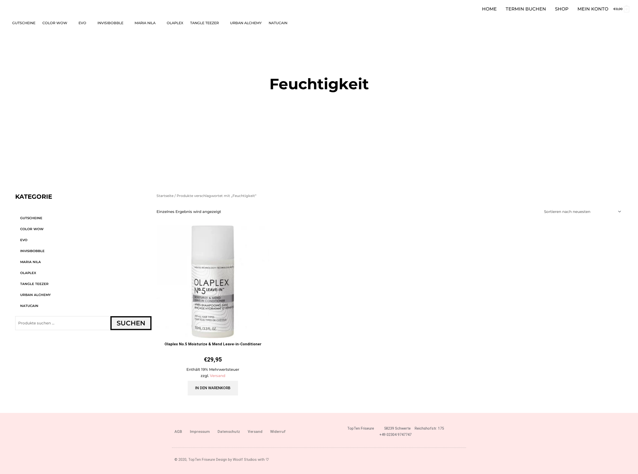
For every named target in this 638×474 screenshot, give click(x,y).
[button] (627, 23)
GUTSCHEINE (31, 218)
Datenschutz (229, 431)
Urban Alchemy (35, 295)
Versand (217, 375)
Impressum (200, 431)
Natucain (29, 306)
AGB (178, 431)
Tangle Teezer (34, 284)
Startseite (165, 196)
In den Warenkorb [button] (213, 388)
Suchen (131, 323)
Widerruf (278, 431)
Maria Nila (30, 262)
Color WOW (32, 229)
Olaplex (28, 273)
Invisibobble (32, 251)
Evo (23, 240)
